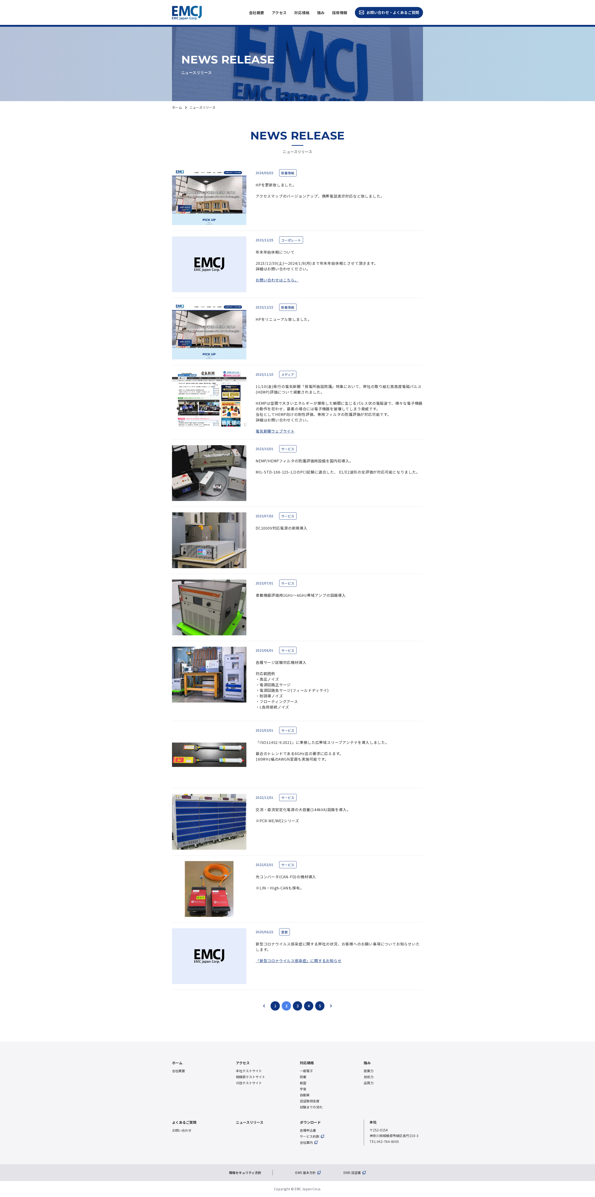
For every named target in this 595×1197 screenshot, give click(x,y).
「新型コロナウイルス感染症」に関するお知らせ (299, 960)
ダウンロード (310, 1122)
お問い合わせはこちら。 (277, 280)
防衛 (303, 1076)
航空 (303, 1083)
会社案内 (306, 1142)
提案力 (369, 1070)
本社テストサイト (249, 1070)
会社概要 (256, 12)
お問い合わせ (279, 420)
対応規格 (302, 12)
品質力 (369, 1083)
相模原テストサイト (250, 1076)
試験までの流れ (311, 1107)
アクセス (279, 12)
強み (321, 12)
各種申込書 (308, 1130)
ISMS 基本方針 (305, 1172)
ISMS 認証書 (352, 1172)
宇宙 (303, 1089)
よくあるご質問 (184, 1122)
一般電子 (306, 1070)
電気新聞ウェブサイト (275, 431)
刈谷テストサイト (249, 1083)
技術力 (369, 1076)
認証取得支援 (309, 1101)
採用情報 (339, 12)
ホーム (177, 107)
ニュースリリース (249, 1122)
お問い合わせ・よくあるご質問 (393, 12)
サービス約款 (309, 1136)
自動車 (305, 1095)
